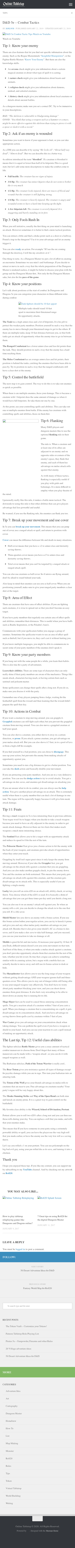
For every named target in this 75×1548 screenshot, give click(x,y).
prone (17, 738)
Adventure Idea (13, 1391)
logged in (20, 1249)
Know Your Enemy (34, 59)
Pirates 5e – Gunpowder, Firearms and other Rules (29, 1341)
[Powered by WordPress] (28, 1531)
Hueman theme (52, 1530)
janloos (10, 28)
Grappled (7, 721)
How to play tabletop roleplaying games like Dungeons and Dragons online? (18, 1220)
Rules (8, 1465)
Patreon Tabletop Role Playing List (22, 1333)
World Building (13, 1495)
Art (7, 1398)
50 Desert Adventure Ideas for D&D (23, 1356)
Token (9, 1480)
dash (16, 768)
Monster (10, 1450)
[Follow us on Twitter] (65, 1257)
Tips (5, 12)
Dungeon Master (14, 1413)
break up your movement (28, 526)
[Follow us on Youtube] (59, 1257)
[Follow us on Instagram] (70, 1257)
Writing (9, 1503)
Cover (6, 540)
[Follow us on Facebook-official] (53, 1257)
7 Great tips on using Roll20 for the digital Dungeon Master (52, 1218)
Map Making (12, 1443)
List (7, 1435)
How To (9, 1428)
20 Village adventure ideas (18, 1348)
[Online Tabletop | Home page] (17, 4)
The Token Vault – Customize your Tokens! (26, 1326)
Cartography (12, 1405)
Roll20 (9, 1458)
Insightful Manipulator (52, 55)
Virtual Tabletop (13, 1488)
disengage (59, 751)
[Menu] (70, 4)
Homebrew (11, 1420)
